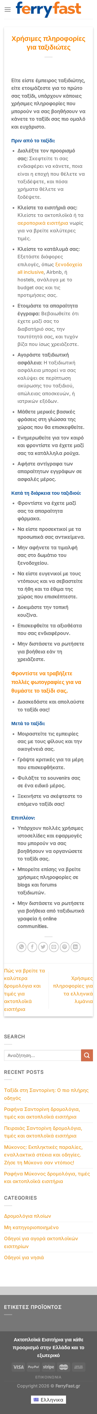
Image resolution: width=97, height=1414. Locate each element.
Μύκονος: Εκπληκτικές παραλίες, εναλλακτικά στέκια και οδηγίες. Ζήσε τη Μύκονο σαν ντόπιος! (43, 1154)
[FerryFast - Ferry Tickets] (49, 9)
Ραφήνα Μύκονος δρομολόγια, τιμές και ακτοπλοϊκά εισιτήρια (47, 1177)
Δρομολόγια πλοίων (27, 1216)
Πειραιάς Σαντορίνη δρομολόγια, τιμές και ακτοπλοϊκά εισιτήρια (43, 1132)
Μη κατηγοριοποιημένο (31, 1227)
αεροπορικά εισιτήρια (43, 223)
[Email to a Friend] (54, 947)
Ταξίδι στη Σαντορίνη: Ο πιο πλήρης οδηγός (46, 1094)
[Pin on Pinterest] (65, 947)
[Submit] (87, 1055)
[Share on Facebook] (32, 947)
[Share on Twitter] (43, 947)
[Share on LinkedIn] (76, 947)
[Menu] (7, 9)
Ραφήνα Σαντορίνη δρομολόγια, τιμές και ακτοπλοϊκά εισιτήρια (42, 1113)
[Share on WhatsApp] (21, 947)
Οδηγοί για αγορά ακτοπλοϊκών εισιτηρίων (41, 1242)
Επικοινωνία (48, 1377)
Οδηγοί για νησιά (24, 1257)
